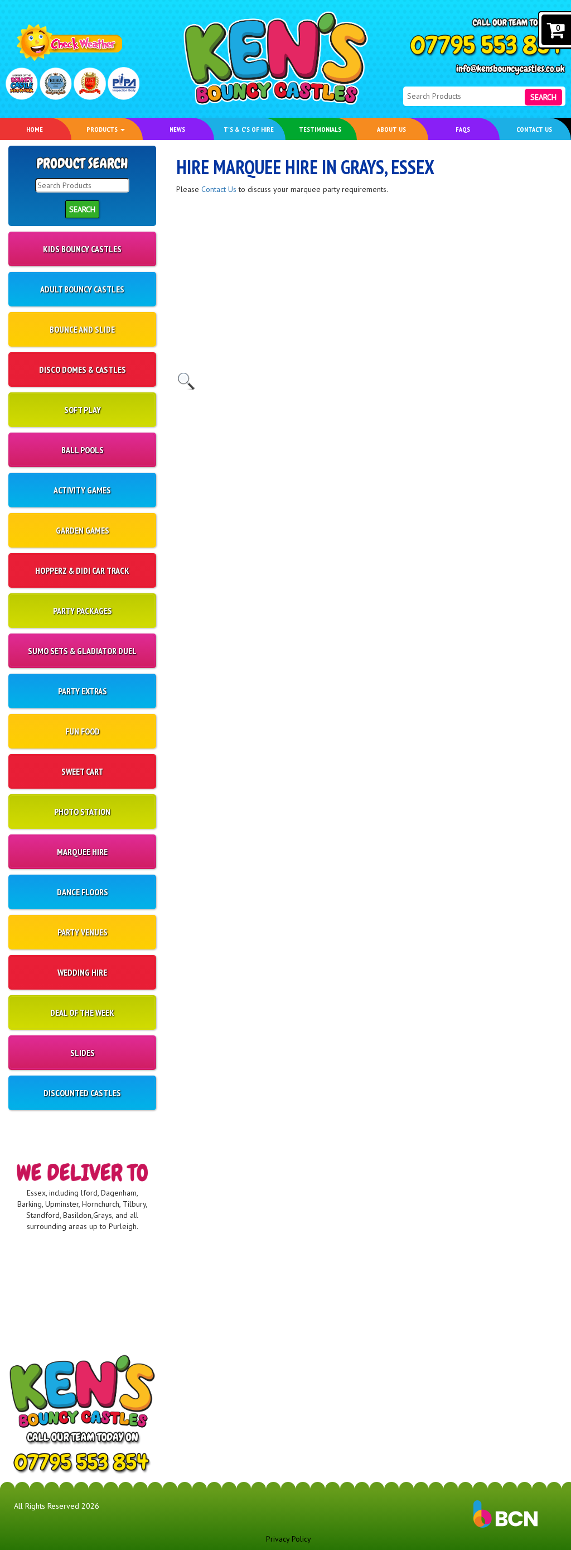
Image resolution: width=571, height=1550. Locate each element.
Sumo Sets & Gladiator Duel (82, 650)
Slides (82, 1052)
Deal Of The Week (82, 1012)
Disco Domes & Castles (82, 369)
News (177, 128)
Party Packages (82, 610)
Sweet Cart (82, 771)
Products (102, 128)
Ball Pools (82, 449)
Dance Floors (82, 892)
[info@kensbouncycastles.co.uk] (510, 69)
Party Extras (82, 691)
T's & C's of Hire (249, 128)
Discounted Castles (82, 1092)
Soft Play (82, 409)
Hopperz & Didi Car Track (82, 570)
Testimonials (320, 128)
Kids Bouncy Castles (82, 249)
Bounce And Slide (82, 329)
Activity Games (82, 490)
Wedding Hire (82, 972)
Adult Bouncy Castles (82, 289)
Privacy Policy (288, 1539)
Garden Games (82, 530)
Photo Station (82, 811)
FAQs (463, 128)
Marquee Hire (82, 851)
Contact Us (534, 128)
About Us (391, 128)
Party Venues (82, 932)
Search (543, 97)
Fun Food (82, 731)
